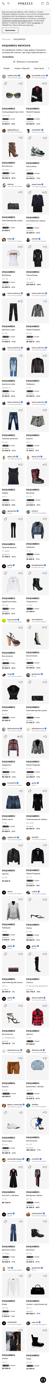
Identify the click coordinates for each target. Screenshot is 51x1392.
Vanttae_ (35, 1104)
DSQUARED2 (8, 109)
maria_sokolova (13, 293)
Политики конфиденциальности (17, 21)
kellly (9, 239)
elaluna (10, 184)
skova (9, 891)
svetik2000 (12, 1322)
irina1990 (35, 1159)
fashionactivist (13, 728)
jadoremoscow (38, 728)
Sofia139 (35, 837)
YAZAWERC (36, 130)
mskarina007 (37, 1213)
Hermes (35, 239)
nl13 (9, 1268)
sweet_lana (36, 184)
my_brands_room (38, 75)
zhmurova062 (37, 998)
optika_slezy (12, 75)
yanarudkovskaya (14, 1159)
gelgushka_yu (13, 130)
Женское (6, 39)
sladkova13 (11, 837)
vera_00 (35, 1322)
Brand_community (14, 1105)
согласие (36, 23)
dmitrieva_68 (37, 1050)
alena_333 (11, 457)
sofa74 (34, 892)
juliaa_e (35, 511)
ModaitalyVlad (37, 565)
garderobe (11, 511)
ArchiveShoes (37, 619)
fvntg (9, 674)
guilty (9, 565)
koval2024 (11, 783)
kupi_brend (12, 620)
